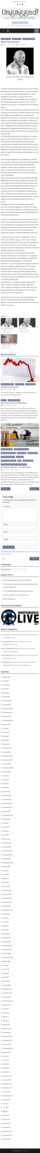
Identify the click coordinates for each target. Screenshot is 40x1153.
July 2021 (6, 918)
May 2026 (6, 689)
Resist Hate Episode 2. (9, 599)
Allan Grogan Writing (7, 328)
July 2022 (6, 870)
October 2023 (7, 811)
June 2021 (6, 922)
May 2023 (6, 831)
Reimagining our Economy (9, 387)
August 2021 (6, 914)
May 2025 (6, 736)
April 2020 (6, 977)
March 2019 (6, 1024)
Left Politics (16, 39)
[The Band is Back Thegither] (9, 339)
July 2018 (6, 1056)
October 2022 (7, 858)
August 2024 (6, 772)
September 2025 (8, 720)
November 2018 (7, 1040)
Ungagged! (20, 22)
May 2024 (6, 783)
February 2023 (7, 843)
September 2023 (8, 815)
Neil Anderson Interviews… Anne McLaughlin (16, 467)
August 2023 (6, 819)
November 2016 (7, 1135)
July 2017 (6, 1103)
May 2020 (6, 973)
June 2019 (6, 1013)
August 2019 (6, 1005)
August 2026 (6, 677)
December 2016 (7, 1131)
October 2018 (7, 1044)
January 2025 (7, 752)
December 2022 (7, 851)
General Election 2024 (21, 449)
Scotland (20, 456)
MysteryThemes (23, 1150)
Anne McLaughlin (7, 449)
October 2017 (7, 1092)
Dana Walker (6, 634)
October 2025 (7, 716)
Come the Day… (6, 489)
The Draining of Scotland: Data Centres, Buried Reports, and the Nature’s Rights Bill (20, 585)
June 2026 (6, 685)
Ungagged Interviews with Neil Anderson (14, 464)
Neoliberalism (30, 384)
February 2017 (7, 1123)
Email (6, 532)
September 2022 (8, 862)
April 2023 (6, 835)
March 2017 (6, 1119)
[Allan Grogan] (27, 322)
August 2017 (6, 1099)
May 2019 (6, 1016)
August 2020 (6, 961)
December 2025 (7, 708)
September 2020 (8, 957)
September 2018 (8, 1048)
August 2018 (6, 1052)
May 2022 (6, 878)
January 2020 (7, 985)
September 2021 (8, 910)
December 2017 (7, 1084)
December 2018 (7, 1036)
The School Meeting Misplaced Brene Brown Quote (18, 591)
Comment (7, 506)
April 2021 (6, 930)
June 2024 (6, 779)
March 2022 (6, 886)
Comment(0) (22, 44)
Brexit (4, 400)
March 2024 (6, 791)
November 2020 (7, 949)
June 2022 (6, 874)
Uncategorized (27, 460)
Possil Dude (15, 469)
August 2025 (6, 724)
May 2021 (6, 926)
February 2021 (7, 937)
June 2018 (6, 1060)
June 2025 (6, 732)
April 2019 (6, 1020)
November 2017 (7, 1088)
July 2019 (6, 1009)
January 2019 (7, 1032)
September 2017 (8, 1096)
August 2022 (6, 866)
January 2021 (7, 941)
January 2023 (7, 847)
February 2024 (7, 795)
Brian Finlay (34, 489)
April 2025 (6, 740)
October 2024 (7, 764)
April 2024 (6, 787)
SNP (19, 460)
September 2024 (8, 768)
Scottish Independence (8, 460)
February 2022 (7, 890)
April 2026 (6, 693)
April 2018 (6, 1068)
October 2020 (7, 953)
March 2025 (6, 744)
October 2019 (7, 997)
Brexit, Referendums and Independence (14, 403)
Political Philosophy (8, 456)
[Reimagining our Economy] (20, 370)
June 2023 (6, 827)
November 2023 (7, 807)
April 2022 (6, 882)
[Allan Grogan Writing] (9, 322)
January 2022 (7, 894)
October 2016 (7, 1139)
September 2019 (8, 1001)
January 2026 (7, 704)
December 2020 (7, 945)
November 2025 (7, 712)
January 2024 (7, 799)
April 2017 (6, 1115)
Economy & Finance (7, 384)
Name (6, 524)
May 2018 (6, 1064)
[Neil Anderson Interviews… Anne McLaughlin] (20, 435)
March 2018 (6, 1072)
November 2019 (7, 993)
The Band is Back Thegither (9, 344)
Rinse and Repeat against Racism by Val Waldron (17, 580)
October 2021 (7, 906)
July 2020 (6, 965)
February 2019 (7, 1028)
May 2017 (6, 1111)
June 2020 (6, 969)
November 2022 (7, 855)
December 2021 (7, 898)
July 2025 (6, 728)
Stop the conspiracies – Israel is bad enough (16, 595)
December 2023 (7, 803)
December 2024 (7, 756)
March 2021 (6, 934)
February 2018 (7, 1076)
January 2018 (7, 1080)
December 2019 (7, 989)
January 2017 (7, 1127)
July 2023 (6, 823)
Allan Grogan (6, 39)
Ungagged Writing (28, 39)
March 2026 (6, 697)
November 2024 (7, 760)
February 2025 (7, 748)
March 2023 (6, 839)
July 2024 (6, 776)
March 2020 (6, 981)
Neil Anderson (32, 453)
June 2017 (6, 1107)
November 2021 (7, 902)
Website (6, 539)
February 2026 (7, 700)
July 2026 (6, 681)
